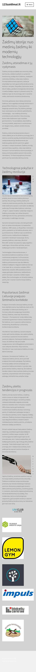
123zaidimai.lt (11, 4)
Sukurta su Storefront (9, 661)
